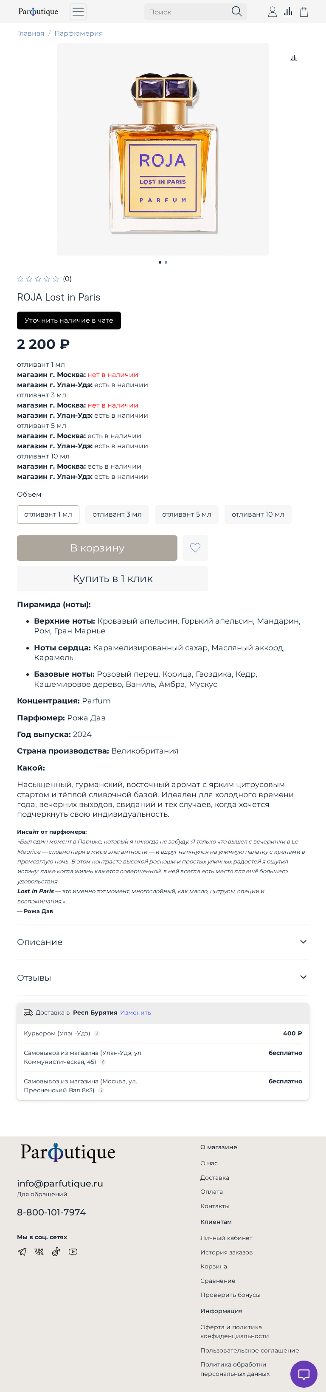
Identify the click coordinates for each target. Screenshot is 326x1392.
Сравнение (218, 1281)
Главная (31, 33)
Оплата (211, 1191)
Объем (29, 494)
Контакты (215, 1206)
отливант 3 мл (117, 514)
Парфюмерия (78, 33)
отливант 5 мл (186, 514)
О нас (209, 1163)
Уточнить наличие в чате (69, 320)
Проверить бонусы (230, 1295)
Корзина (213, 1266)
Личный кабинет (226, 1238)
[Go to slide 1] (160, 262)
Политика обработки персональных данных (235, 1369)
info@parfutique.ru (60, 1183)
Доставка (214, 1177)
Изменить (135, 1012)
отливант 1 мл (48, 514)
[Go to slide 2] (166, 262)
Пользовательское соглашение (249, 1350)
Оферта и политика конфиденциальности (234, 1331)
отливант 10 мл (258, 514)
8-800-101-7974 (51, 1212)
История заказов (226, 1252)
